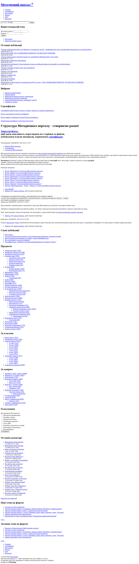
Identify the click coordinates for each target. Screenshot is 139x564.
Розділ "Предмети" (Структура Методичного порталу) (24, 178)
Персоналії (10, 223)
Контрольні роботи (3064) (14, 379)
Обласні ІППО (10, 94)
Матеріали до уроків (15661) (15, 375)
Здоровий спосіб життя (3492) (19, 307)
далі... (3, 519)
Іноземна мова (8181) (12, 256)
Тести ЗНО (7, 423)
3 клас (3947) (13, 359)
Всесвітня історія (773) (17, 270)
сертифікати (56, 136)
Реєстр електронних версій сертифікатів (15, 114)
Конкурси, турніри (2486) (14, 384)
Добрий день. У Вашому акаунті (16, 489)
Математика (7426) (11, 272)
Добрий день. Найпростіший (15, 482)
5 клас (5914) (13, 354)
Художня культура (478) (17, 294)
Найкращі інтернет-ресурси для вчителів (19, 96)
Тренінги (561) (14, 401)
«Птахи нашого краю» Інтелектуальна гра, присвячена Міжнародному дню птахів (29, 57)
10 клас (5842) (14, 345)
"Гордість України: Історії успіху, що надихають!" (18, 68)
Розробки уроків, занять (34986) (16, 373)
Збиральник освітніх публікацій (16, 98)
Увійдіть (8, 191)
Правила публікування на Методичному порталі (22, 528)
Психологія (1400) (11, 323)
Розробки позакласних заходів (13, 425)
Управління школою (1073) (14, 327)
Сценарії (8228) (10, 397)
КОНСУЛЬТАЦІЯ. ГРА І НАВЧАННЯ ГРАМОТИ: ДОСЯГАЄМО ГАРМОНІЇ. (28, 53)
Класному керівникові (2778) (15, 325)
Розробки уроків (9, 417)
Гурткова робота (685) (12, 395)
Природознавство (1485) (13, 285)
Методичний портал (17, 4)
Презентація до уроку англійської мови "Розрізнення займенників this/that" (31, 516)
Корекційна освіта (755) (13, 318)
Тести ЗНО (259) (14, 381)
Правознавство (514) (20, 316)
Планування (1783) (11, 377)
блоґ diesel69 (9, 189)
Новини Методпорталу (13, 146)
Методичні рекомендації (11, 415)
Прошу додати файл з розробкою (16, 460)
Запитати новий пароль (13, 41)
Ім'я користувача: (7, 31)
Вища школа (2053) (11, 337)
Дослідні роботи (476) (16, 392)
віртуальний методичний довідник (50, 153)
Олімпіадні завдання (10, 421)
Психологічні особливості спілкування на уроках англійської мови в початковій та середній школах (35, 64)
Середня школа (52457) (13, 341)
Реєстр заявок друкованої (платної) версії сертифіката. (19, 117)
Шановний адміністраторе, (14, 442)
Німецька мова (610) (16, 260)
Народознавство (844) (16, 301)
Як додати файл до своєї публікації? (17, 240)
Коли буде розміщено (12, 475)
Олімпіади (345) (14, 388)
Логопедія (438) (14, 320)
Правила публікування (13, 93)
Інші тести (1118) (15, 383)
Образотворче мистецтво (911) (19, 291)
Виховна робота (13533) (13, 300)
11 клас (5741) (14, 343)
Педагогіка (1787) (11, 322)
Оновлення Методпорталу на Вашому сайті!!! (21, 100)
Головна (8, 10)
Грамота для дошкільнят (9, 71)
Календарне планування (11, 427)
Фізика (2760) (9, 276)
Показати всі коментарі (9, 498)
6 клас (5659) (13, 352)
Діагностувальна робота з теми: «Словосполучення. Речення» (26, 510)
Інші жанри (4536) (11, 404)
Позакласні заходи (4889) (13, 298)
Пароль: (4, 33)
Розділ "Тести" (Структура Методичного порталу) (22, 182)
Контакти (8, 19)
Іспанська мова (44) (15, 263)
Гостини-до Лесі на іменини (14, 507)
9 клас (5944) (13, 347)
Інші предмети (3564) (12, 296)
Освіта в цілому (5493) (13, 329)
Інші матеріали (8, 429)
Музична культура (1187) (17, 292)
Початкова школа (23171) (13, 356)
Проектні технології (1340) (14, 390)
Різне (17, 223)
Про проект (9, 13)
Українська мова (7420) (13, 250)
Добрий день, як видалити (14, 453)
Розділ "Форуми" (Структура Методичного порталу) (23, 184)
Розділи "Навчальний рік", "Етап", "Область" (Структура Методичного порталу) (33, 186)
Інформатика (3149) (12, 274)
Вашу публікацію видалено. (14, 449)
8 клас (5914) (13, 348)
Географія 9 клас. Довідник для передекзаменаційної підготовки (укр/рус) (30, 242)
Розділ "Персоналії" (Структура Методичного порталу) (24, 176)
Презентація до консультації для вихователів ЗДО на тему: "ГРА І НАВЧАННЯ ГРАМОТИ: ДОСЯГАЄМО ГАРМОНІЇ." (42, 82)
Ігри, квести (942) (15, 386)
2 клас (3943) (13, 361)
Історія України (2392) (16, 269)
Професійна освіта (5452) (13, 339)
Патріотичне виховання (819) (19, 312)
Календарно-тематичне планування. (13, 60)
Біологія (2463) (10, 281)
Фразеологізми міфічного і (14, 456)
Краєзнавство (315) (15, 303)
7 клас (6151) (13, 350)
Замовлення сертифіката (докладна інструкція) (17, 121)
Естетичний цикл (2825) (13, 289)
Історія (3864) (9, 267)
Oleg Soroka (14, 557)
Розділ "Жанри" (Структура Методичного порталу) (22, 173)
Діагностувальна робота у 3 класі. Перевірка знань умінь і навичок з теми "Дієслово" (34, 512)
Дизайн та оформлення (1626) (15, 403)
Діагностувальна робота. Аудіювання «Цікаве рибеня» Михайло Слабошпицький (33, 509)
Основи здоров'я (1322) (21, 311)
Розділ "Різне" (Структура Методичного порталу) (22, 180)
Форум (7, 15)
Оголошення (9, 148)
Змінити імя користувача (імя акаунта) (18, 514)
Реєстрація (8, 39)
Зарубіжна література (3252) (14, 254)
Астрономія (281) (15, 278)
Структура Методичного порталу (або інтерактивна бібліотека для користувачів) (33, 236)
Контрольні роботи (10, 419)
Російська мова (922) (16, 265)
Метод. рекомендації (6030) (14, 399)
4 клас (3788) (13, 358)
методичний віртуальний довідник (71, 212)
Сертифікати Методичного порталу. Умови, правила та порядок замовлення (27, 110)
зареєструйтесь (19, 191)
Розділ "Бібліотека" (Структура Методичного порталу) (24, 171)
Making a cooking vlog (8, 75)
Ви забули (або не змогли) (14, 464)
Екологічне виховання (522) (18, 305)
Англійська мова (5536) (17, 258)
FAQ (6, 17)
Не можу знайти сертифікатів (15, 493)
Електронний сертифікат (13, 471)
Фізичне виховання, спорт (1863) (24, 309)
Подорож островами (8, 79)
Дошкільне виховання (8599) (15, 365)
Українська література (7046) (15, 252)
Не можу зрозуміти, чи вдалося (15, 478)
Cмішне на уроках (11, 102)
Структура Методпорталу (14, 150)
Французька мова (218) (17, 261)
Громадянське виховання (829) (19, 314)
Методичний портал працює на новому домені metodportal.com (27, 238)
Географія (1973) (10, 283)
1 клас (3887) (13, 363)
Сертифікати (9, 11)
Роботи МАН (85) (19, 394)
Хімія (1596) (9, 280)
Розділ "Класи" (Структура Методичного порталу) (22, 175)
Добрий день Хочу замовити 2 (15, 486)
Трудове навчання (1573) (13, 287)
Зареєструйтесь (9, 131)
